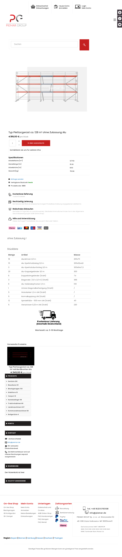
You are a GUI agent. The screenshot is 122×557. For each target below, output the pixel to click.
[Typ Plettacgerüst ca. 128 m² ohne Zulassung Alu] (47, 88)
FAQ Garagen (43, 519)
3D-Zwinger (8, 516)
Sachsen (49, 538)
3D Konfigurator (10, 513)
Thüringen (58, 538)
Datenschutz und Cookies (44, 508)
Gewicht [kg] (13, 171)
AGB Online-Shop (44, 513)
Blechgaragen (9, 510)
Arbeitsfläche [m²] (15, 161)
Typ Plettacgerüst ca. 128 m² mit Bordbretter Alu (21, 368)
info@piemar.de (14, 442)
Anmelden (25, 510)
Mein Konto (25, 507)
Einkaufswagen (27, 516)
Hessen (40, 538)
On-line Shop (9, 507)
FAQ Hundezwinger (45, 516)
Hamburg (31, 538)
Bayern (14, 538)
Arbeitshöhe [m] (14, 167)
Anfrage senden (17, 179)
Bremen (22, 538)
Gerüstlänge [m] (14, 164)
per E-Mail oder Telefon (49, 221)
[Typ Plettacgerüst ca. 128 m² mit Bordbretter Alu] (20, 356)
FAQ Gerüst (42, 522)
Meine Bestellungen (28, 513)
